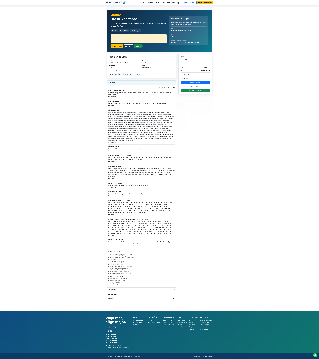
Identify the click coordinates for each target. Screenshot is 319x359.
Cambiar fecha (185, 75)
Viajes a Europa (167, 320)
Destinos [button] (150, 3)
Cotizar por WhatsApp (195, 90)
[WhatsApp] (111, 331)
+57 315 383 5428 (112, 342)
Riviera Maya (180, 327)
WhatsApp (138, 46)
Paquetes (192, 324)
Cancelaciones (204, 329)
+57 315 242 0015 (188, 3)
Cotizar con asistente (205, 3)
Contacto (191, 329)
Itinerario (111, 83)
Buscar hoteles (181, 320)
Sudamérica (174, 42)
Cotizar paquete (117, 46)
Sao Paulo (196, 42)
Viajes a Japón (167, 327)
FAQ (201, 331)
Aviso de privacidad (205, 327)
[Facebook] (106, 331)
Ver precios (128, 46)
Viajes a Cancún (167, 322)
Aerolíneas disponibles (154, 322)
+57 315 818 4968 (112, 340)
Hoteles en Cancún (182, 322)
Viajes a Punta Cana (168, 324)
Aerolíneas (136, 324)
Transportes (112, 290)
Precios (110, 298)
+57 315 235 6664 (112, 334)
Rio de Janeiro (188, 42)
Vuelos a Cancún (137, 322)
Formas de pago (204, 324)
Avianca (150, 320)
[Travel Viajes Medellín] (116, 3)
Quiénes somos (204, 322)
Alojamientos (112, 294)
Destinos (191, 322)
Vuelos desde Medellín (139, 320)
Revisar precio (195, 86)
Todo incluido (180, 324)
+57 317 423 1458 (112, 338)
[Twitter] (108, 331)
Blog (177, 3)
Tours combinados (168, 3)
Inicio (144, 3)
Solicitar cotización (195, 83)
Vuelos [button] (158, 3)
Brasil (181, 42)
